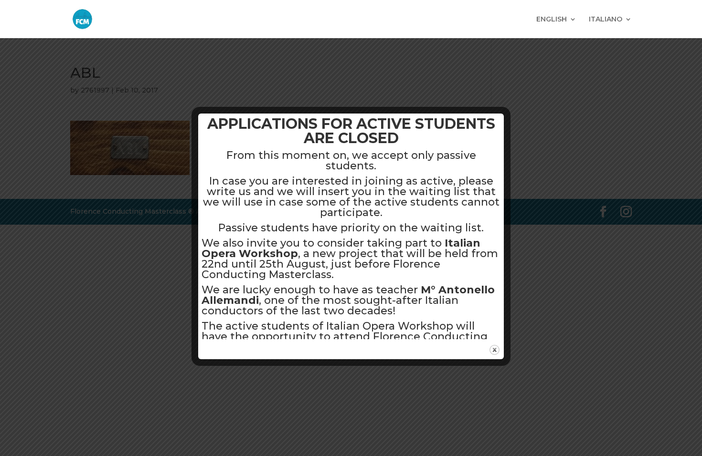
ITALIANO (605, 19)
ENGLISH (551, 19)
